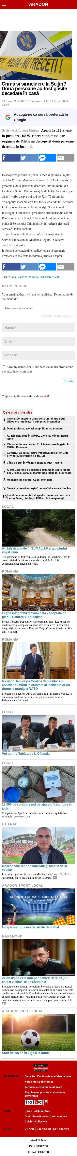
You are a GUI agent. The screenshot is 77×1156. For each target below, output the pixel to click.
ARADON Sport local (22, 885)
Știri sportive (61, 1128)
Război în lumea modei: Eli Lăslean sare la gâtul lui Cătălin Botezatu (38, 446)
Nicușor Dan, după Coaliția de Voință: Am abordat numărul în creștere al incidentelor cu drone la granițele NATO (36, 685)
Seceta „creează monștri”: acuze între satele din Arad (39, 488)
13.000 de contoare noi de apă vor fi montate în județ (37, 806)
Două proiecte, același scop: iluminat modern (35, 428)
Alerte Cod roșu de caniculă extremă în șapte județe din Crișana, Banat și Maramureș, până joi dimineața (39, 471)
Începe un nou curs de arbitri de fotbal (30, 927)
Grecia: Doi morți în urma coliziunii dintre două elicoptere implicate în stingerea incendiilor (36, 420)
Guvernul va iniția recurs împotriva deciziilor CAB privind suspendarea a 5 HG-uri (37, 454)
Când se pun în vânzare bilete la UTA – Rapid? (35, 462)
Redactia (30, 1076)
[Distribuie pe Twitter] (29, 158)
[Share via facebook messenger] (47, 158)
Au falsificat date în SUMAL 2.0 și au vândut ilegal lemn (37, 437)
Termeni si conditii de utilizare (43, 1087)
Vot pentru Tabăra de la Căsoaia (26, 753)
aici (46, 396)
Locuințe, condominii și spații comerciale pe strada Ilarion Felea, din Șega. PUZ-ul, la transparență (38, 497)
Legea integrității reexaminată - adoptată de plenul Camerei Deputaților (34, 615)
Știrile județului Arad (37, 1111)
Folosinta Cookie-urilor (39, 1081)
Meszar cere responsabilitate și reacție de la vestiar (34, 867)
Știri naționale (58, 1116)
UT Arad (10, 824)
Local (8, 506)
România (10, 571)
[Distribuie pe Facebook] (11, 158)
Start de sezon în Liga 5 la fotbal (26, 1053)
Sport (8, 1128)
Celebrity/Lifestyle (36, 1121)
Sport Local (44, 1128)
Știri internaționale (36, 1116)
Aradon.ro (11, 1076)
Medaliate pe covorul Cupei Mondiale (29, 479)
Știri (7, 1111)
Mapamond (12, 936)
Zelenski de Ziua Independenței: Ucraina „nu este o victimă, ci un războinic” (35, 980)
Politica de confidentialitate (54, 1076)
